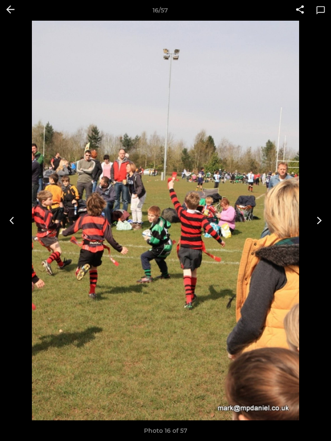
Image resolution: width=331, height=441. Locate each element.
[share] (300, 10)
